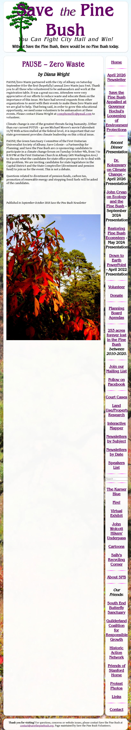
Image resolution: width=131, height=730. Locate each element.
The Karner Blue (116, 491)
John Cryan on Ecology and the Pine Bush (116, 199)
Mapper (116, 428)
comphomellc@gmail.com (74, 114)
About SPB (116, 577)
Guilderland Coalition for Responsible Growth (117, 630)
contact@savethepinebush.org (37, 725)
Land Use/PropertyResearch (117, 410)
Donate (116, 295)
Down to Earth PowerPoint (116, 260)
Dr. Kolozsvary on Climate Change (116, 167)
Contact (116, 709)
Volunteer (116, 287)
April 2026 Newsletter (116, 77)
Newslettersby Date (116, 452)
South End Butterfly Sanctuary (116, 608)
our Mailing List (116, 368)
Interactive (116, 423)
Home (116, 62)
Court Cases (116, 397)
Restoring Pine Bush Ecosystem (115, 233)
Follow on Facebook (116, 381)
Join (113, 366)
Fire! (116, 502)
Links (116, 696)
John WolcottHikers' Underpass (116, 531)
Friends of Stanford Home (116, 670)
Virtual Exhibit (116, 513)
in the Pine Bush (116, 340)
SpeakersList (116, 465)
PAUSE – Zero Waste (53, 64)
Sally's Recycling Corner (116, 559)
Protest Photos (116, 685)
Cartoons (116, 546)
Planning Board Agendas (116, 313)
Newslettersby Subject (116, 438)
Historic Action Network (116, 652)
